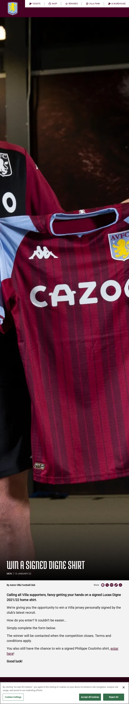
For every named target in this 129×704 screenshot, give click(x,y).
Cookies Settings (13, 697)
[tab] (34, 3)
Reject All (113, 697)
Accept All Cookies (90, 697)
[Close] (123, 687)
